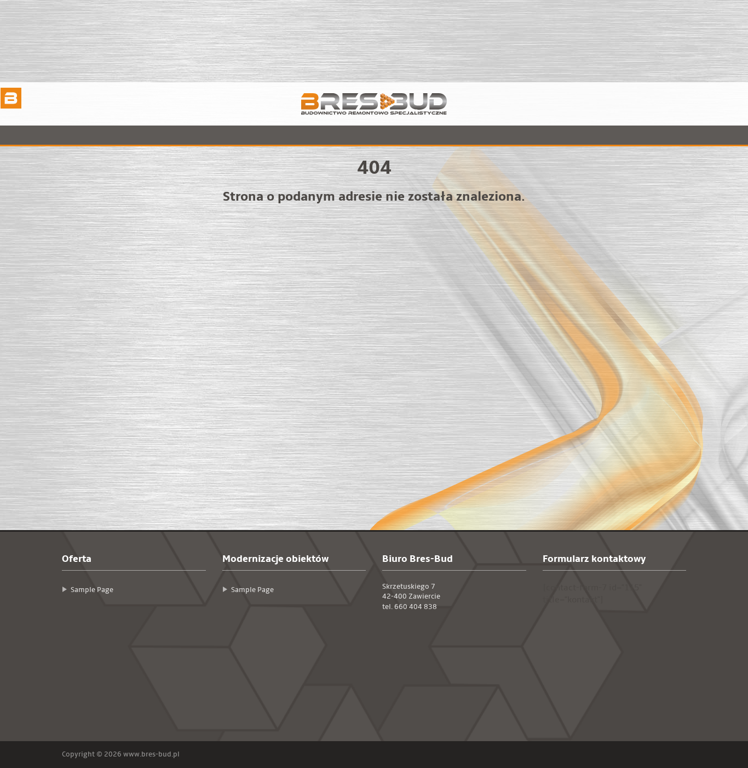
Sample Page (92, 589)
